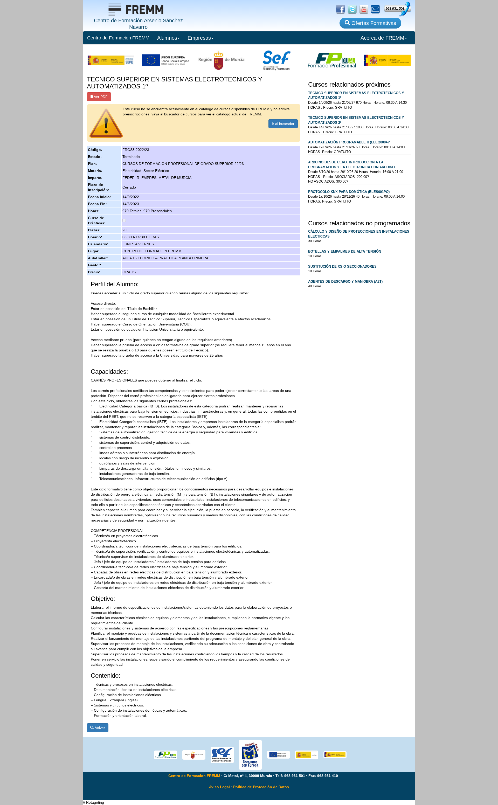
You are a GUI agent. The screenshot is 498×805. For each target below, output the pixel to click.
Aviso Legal (219, 787)
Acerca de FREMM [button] (382, 38)
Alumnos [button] (167, 38)
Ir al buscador (283, 124)
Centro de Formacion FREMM (194, 776)
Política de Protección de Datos (261, 787)
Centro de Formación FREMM (118, 37)
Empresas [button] (199, 38)
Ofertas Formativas (373, 23)
